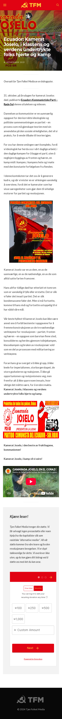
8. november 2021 (14, 62)
